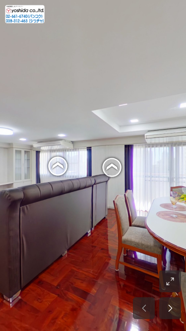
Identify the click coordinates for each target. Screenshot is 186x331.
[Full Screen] (170, 281)
